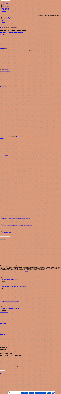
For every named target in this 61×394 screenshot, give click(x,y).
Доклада (48, 392)
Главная (3, 2)
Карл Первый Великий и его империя (10, 301)
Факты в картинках (5, 6)
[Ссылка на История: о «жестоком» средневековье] (7, 43)
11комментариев (11, 34)
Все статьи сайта (5, 3)
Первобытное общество (6, 17)
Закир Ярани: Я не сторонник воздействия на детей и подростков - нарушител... (16, 218)
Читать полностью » (3, 48)
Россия (3, 21)
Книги (3, 10)
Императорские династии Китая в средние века (13, 293)
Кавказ (3, 22)
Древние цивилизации (6, 18)
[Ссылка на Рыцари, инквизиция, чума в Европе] (4, 277)
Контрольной (38, 392)
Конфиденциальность (6, 9)
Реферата (43, 392)
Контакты (4, 11)
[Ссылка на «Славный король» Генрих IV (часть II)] (4, 306)
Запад (3, 20)
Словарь (3, 5)
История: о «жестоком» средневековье (11, 32)
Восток (3, 19)
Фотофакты (4, 24)
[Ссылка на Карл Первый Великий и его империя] (4, 299)
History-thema (2, 34)
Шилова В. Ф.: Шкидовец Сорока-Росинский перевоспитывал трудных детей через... (17, 225)
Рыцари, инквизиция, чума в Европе (10, 279)
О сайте (3, 4)
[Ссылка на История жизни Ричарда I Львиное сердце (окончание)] (4, 284)
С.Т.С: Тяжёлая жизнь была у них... (8, 232)
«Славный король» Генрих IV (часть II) (10, 308)
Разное (6, 34)
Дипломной (31, 392)
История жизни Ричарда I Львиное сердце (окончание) (14, 286)
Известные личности (5, 23)
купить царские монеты (22, 266)
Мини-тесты (4, 7)
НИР (53, 392)
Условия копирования (6, 8)
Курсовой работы (25, 392)
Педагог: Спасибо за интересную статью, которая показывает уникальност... (15, 221)
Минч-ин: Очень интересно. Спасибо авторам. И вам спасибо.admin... (14, 228)
